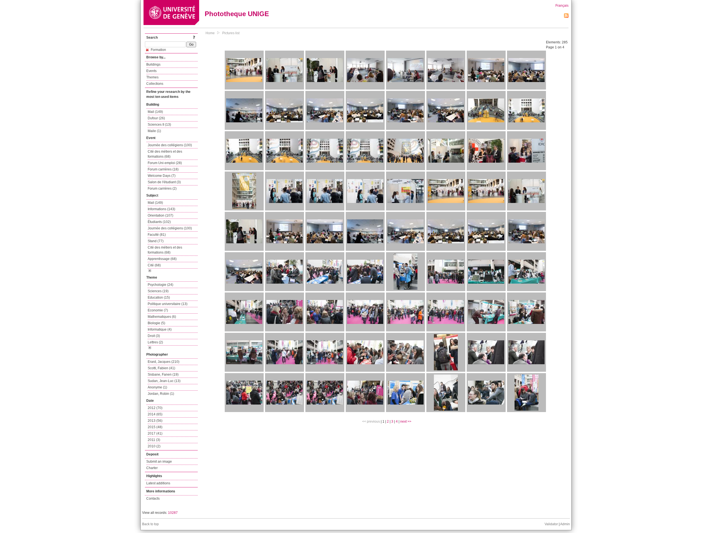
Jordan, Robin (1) (161, 394)
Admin (565, 524)
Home (210, 33)
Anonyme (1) (157, 387)
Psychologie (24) (160, 285)
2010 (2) (154, 446)
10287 (173, 513)
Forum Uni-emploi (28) (165, 163)
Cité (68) (154, 265)
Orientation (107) (160, 215)
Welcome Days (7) (161, 176)
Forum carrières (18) (163, 169)
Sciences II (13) (159, 125)
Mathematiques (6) (162, 317)
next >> (405, 421)
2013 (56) (155, 421)
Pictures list (230, 33)
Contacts (153, 498)
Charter (152, 468)
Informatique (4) (160, 329)
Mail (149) (155, 112)
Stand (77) (156, 241)
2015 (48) (155, 427)
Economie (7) (158, 310)
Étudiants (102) (159, 222)
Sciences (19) (158, 291)
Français (561, 6)
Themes (152, 77)
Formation (158, 50)
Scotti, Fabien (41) (161, 368)
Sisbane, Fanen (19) (163, 374)
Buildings (153, 64)
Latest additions (158, 483)
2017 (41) (155, 433)
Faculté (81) (157, 235)
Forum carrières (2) (162, 188)
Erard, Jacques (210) (163, 362)
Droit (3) (154, 336)
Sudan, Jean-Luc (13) (164, 381)
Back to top (150, 524)
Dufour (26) (156, 118)
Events (151, 71)
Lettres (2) (155, 342)
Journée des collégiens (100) (170, 145)
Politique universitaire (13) (167, 304)
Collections (154, 84)
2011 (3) (154, 440)
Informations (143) (161, 209)
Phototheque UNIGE (237, 14)
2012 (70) (155, 408)
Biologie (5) (156, 323)
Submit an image (159, 461)
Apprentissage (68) (162, 259)
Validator (551, 524)
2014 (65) (155, 414)
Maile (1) (154, 131)
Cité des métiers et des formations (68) (165, 154)
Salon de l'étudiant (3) (164, 182)
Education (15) (159, 297)
